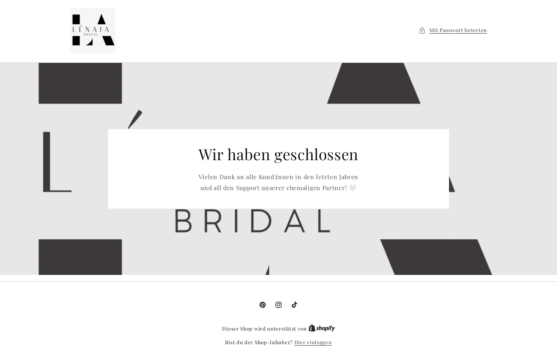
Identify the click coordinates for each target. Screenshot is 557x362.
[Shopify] (321, 328)
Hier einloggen (313, 342)
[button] (453, 30)
